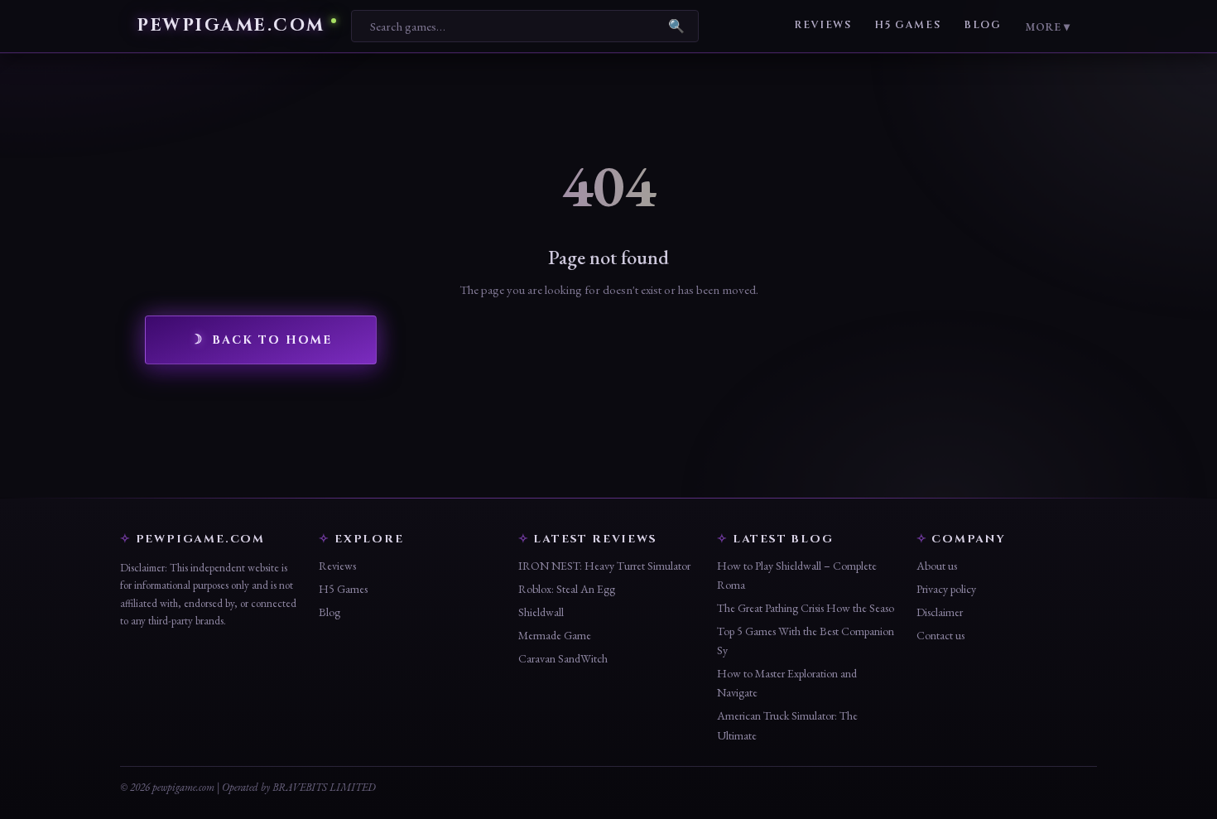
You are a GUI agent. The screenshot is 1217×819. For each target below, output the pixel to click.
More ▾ (1047, 26)
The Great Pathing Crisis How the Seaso (805, 607)
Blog (982, 25)
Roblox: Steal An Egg (566, 588)
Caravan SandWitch (563, 658)
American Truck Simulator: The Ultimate (787, 725)
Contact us (940, 635)
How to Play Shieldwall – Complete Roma (797, 575)
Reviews (822, 25)
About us (936, 565)
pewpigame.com (231, 26)
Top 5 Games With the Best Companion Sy (805, 641)
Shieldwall (541, 612)
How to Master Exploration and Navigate (787, 683)
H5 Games (907, 25)
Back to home (272, 340)
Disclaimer (939, 612)
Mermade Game (554, 635)
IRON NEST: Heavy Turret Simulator (604, 565)
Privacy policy (946, 588)
